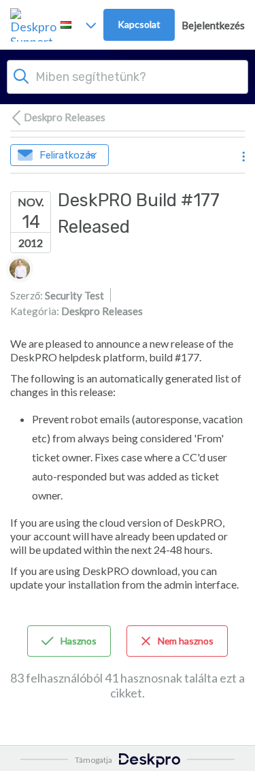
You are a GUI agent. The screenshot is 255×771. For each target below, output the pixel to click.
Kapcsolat (139, 24)
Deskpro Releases (64, 117)
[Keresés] (21, 75)
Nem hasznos (186, 640)
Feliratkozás (67, 155)
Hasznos (79, 640)
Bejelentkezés (213, 25)
